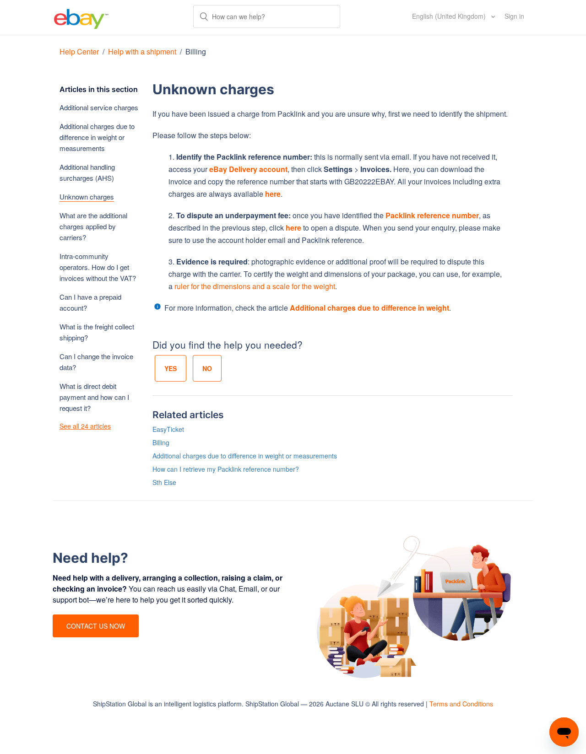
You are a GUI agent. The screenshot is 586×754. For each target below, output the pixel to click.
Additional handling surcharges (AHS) (87, 172)
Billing (195, 51)
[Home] (81, 17)
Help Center (80, 51)
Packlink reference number (432, 215)
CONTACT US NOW (95, 625)
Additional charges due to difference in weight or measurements (97, 137)
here (273, 193)
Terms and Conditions (461, 703)
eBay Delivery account (248, 169)
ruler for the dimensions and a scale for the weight (254, 286)
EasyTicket (168, 429)
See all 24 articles (85, 426)
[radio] (170, 368)
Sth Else (164, 482)
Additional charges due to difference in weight (369, 307)
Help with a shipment (143, 51)
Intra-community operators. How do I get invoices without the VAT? (98, 267)
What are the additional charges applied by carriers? (93, 226)
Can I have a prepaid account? (90, 302)
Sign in (514, 16)
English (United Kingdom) (450, 16)
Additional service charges (99, 107)
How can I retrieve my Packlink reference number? (225, 469)
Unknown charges (87, 196)
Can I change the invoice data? (96, 361)
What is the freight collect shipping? (97, 332)
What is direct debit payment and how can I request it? (94, 397)
